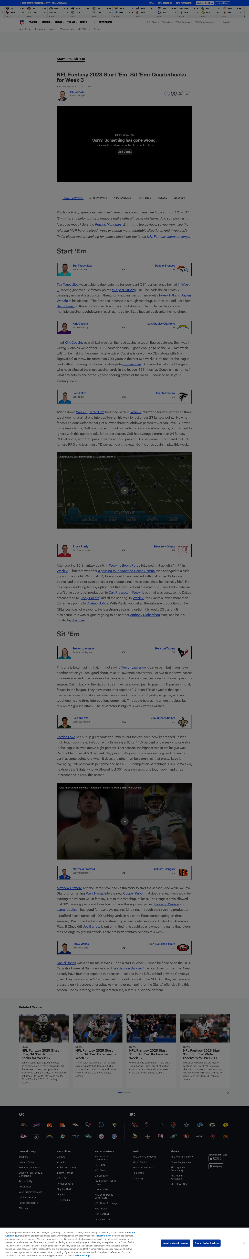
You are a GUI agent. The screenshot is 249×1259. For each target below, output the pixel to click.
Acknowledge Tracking (207, 1243)
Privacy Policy (103, 1235)
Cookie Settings (82, 1255)
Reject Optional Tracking (175, 1243)
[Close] (243, 1243)
